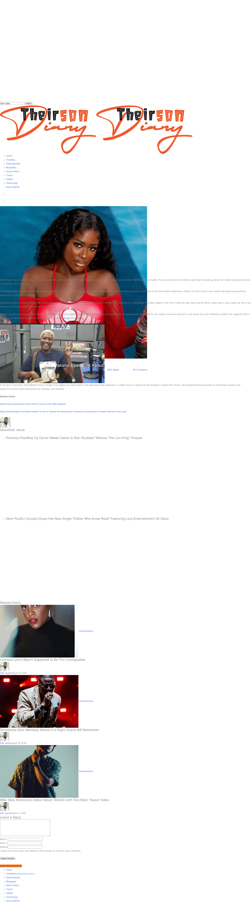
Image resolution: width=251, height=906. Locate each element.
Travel (9, 889)
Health (9, 893)
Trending (20, 873)
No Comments (140, 369)
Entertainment (125, 361)
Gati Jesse (113, 369)
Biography (11, 881)
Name (3, 839)
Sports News (12, 885)
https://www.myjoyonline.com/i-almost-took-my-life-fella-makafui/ (33, 404)
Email (3, 843)
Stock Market (13, 900)
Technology (12, 897)
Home (9, 869)
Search (28, 103)
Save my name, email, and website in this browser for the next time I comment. (42, 851)
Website (4, 847)
